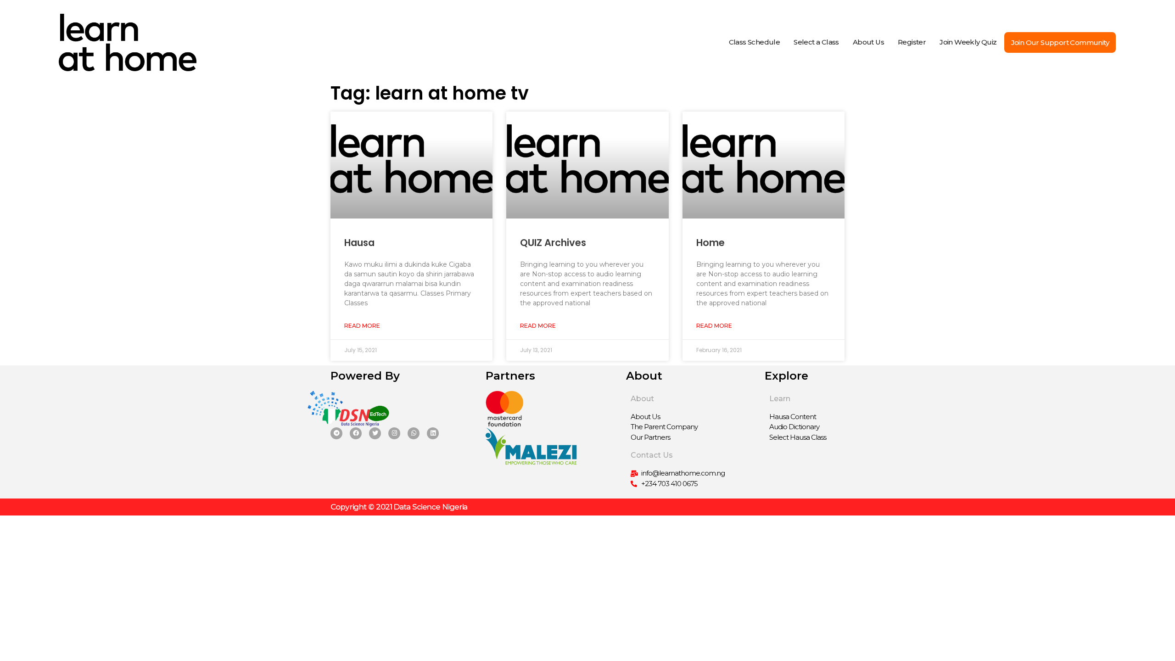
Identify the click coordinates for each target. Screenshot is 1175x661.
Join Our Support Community (1060, 42)
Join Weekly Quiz (968, 42)
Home (710, 242)
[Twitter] (375, 433)
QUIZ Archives (553, 242)
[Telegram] (336, 433)
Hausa (359, 242)
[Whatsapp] (414, 433)
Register (912, 42)
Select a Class (816, 42)
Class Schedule (754, 42)
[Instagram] (394, 433)
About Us (868, 42)
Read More (362, 325)
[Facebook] (356, 433)
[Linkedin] (433, 433)
